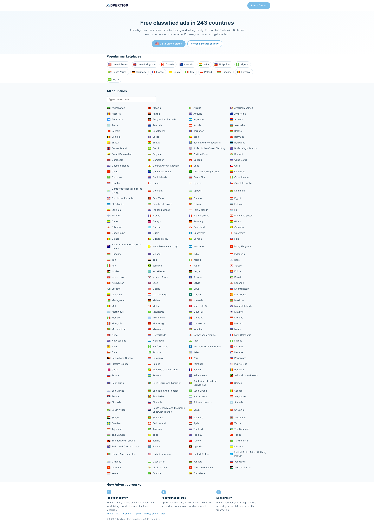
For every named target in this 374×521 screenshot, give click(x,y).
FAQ (118, 513)
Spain (177, 71)
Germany (141, 71)
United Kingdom (147, 64)
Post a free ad (258, 5)
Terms (138, 513)
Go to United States (171, 43)
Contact (127, 513)
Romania (246, 71)
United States (120, 64)
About (110, 513)
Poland (208, 71)
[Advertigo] (117, 5)
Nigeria (244, 64)
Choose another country (205, 43)
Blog (163, 513)
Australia (189, 64)
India (206, 64)
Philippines (225, 64)
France (160, 71)
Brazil (116, 79)
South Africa (119, 71)
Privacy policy (151, 513)
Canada (170, 64)
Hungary (226, 71)
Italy (192, 71)
